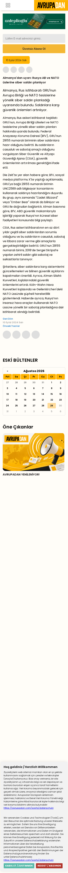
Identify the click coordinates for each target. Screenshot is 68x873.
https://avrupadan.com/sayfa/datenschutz (28, 808)
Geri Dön (8, 318)
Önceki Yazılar (11, 326)
